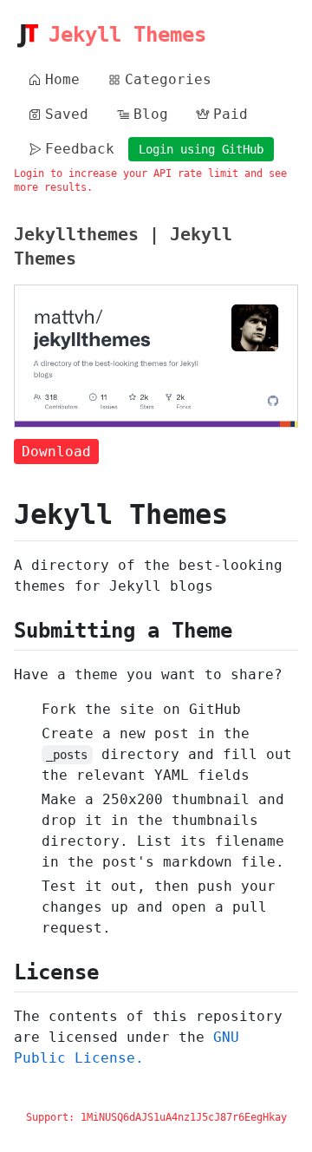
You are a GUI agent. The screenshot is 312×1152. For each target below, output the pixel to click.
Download (56, 451)
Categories (168, 79)
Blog (150, 114)
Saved (66, 114)
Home (62, 79)
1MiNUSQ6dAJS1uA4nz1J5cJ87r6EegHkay (184, 1117)
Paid (230, 114)
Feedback (79, 149)
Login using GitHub (201, 149)
